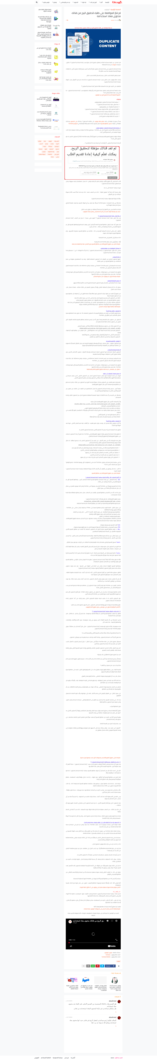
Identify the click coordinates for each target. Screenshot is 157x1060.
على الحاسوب (73, 121)
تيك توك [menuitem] (84, 2)
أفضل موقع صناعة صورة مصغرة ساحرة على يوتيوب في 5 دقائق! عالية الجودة (100, 887)
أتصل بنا (73, 1057)
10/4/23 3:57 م (69, 1017)
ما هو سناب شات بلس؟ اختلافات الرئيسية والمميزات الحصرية (44, 56)
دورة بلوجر (57, 146)
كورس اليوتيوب (108, 952)
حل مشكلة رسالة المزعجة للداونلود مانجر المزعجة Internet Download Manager (44, 19)
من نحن (67, 1057)
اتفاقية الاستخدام (46, 1057)
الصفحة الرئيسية (116, 9)
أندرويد (57, 144)
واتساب (51, 144)
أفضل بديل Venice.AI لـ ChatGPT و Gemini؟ (45, 105)
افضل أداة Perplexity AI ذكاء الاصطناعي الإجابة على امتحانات (44, 113)
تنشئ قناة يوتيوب (99, 121)
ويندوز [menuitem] (55, 2)
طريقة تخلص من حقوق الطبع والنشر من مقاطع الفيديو (106, 473)
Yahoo (52, 157)
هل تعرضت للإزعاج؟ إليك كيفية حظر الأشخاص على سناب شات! (45, 78)
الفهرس (36, 1057)
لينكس (57, 157)
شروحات (114, 64)
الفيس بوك (56, 141)
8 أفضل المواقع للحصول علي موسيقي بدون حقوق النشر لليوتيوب (103, 607)
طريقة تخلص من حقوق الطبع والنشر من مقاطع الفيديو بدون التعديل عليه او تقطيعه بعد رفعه (96, 244)
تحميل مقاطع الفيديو (106, 123)
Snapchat (50, 154)
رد (115, 1012)
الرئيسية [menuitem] (107, 2)
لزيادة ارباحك (102, 909)
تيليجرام (44, 152)
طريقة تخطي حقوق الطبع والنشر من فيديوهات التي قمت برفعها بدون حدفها (100, 757)
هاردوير (57, 149)
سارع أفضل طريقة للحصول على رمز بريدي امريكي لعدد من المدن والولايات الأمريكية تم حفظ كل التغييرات (44, 35)
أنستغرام (51, 149)
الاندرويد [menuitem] (76, 2)
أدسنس (41, 144)
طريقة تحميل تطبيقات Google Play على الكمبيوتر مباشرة (44, 26)
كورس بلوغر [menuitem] (46, 2)
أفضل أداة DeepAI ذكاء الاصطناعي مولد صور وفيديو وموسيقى (44, 99)
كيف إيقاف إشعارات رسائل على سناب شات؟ (44, 63)
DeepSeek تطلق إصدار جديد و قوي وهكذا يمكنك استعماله (44, 119)
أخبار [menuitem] (101, 2)
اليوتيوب (106, 9)
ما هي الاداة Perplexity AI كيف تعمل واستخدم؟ (44, 127)
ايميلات (44, 146)
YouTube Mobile (106, 957)
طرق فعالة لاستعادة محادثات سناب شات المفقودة (46, 71)
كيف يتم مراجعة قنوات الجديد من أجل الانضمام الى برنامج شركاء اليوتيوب (101, 211)
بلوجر (58, 152)
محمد (112, 1057)
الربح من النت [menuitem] (93, 2)
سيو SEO (50, 146)
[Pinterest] (97, 966)
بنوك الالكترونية (51, 152)
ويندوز (46, 144)
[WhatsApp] (93, 966)
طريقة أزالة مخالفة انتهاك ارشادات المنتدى (109, 306)
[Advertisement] (93, 744)
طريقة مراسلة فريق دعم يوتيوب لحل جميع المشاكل (106, 276)
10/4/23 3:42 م (69, 1000)
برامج (45, 141)
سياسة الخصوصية (58, 1057)
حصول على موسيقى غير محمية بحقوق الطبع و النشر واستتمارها (103, 369)
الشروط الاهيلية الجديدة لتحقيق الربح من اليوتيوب (107, 95)
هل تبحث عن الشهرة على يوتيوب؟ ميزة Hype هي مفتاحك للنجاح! (86, 987)
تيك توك (40, 149)
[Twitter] (102, 966)
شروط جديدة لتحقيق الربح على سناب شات (44, 48)
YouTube (108, 955)
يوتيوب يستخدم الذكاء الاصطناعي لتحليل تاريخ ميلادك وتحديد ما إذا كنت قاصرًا (115, 988)
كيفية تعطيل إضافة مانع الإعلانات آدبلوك (45, 10)
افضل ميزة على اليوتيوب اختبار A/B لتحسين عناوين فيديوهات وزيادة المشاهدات (101, 988)
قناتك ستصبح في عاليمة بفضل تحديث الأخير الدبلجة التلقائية (72, 987)
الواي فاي (57, 154)
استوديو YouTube (73, 123)
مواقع (39, 141)
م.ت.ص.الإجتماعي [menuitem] (65, 2)
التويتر (46, 149)
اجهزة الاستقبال (42, 154)
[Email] (88, 966)
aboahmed (112, 1000)
